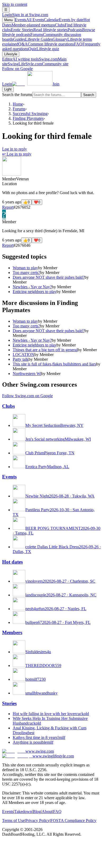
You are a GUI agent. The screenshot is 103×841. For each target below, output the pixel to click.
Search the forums (17, 94)
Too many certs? (26, 272)
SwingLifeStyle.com (38, 64)
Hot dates (12, 562)
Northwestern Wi (27, 373)
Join (56, 84)
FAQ (57, 811)
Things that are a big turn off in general (45, 350)
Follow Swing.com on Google (27, 396)
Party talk (21, 359)
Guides (33, 39)
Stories (9, 703)
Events (29, 19)
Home (18, 104)
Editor (20, 59)
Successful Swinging (30, 113)
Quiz (43, 49)
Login (25, 14)
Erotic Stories (39, 30)
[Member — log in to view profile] (11, 174)
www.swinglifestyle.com (53, 756)
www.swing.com (39, 751)
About (47, 811)
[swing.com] (32, 84)
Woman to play (25, 268)
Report (7, 207)
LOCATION (23, 354)
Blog (37, 811)
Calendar (63, 19)
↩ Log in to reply (16, 154)
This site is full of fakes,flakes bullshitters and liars (54, 364)
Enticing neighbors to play (35, 291)
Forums (19, 109)
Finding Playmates (28, 118)
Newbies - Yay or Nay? (32, 287)
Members (12, 632)
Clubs (8, 406)
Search (88, 95)
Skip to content (14, 4)
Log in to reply (14, 149)
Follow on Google (17, 68)
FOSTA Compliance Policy (73, 820)
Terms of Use (13, 820)
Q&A (46, 44)
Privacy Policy (37, 820)
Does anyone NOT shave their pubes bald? (49, 277)
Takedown (23, 811)
